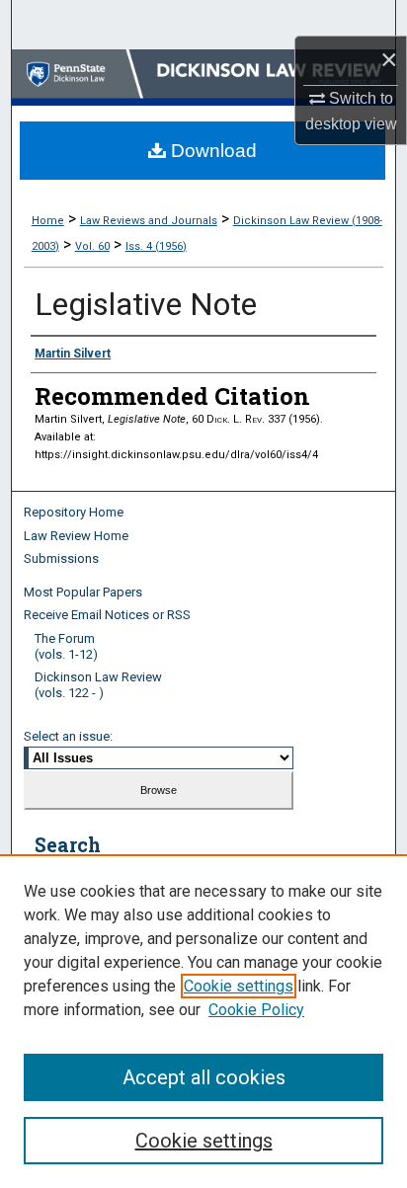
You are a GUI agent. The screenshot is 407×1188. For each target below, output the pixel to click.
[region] (203, 1021)
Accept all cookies (203, 1077)
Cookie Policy (256, 1009)
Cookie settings (238, 986)
